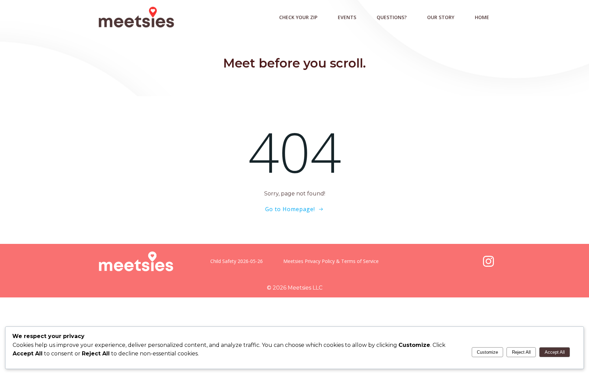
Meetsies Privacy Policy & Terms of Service (331, 261)
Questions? (392, 17)
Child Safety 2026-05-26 (236, 261)
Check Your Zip (298, 17)
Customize (487, 352)
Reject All (521, 352)
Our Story (440, 17)
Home (482, 17)
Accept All (555, 352)
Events (347, 17)
